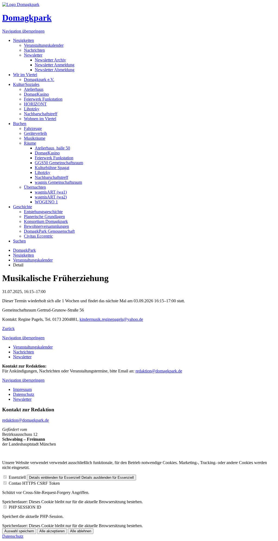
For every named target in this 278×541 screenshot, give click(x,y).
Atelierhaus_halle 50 (52, 148)
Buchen (19, 123)
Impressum (22, 389)
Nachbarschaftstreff (40, 113)
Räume (30, 143)
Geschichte (22, 206)
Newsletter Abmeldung (54, 69)
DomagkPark (24, 250)
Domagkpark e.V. (39, 79)
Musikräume (34, 138)
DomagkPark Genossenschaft (49, 231)
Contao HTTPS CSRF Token (34, 483)
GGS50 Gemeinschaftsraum (59, 162)
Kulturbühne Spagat (52, 167)
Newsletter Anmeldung (54, 65)
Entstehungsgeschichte (43, 211)
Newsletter (33, 55)
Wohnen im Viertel (40, 118)
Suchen (19, 241)
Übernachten (35, 187)
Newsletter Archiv (50, 60)
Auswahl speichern (19, 531)
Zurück (8, 328)
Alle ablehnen (80, 531)
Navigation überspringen (23, 31)
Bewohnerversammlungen (46, 226)
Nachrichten (34, 50)
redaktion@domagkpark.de (158, 371)
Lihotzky (31, 109)
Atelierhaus (33, 89)
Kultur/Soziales (26, 84)
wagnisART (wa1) (51, 192)
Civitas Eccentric (38, 236)
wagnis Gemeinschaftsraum (58, 182)
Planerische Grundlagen (44, 216)
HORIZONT (35, 104)
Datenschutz (23, 394)
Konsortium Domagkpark (46, 221)
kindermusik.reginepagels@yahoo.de (111, 319)
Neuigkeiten (23, 40)
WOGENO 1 (46, 202)
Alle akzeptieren (52, 531)
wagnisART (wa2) (51, 197)
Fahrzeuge (33, 128)
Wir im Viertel (25, 74)
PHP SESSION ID (25, 507)
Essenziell (17, 477)
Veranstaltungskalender (44, 45)
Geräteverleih (35, 133)
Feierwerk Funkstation (43, 99)
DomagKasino (36, 94)
